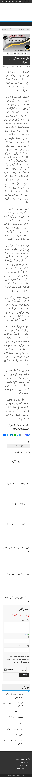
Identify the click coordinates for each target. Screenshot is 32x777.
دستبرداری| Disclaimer (25, 762)
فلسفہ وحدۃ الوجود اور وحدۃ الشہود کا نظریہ (15, 729)
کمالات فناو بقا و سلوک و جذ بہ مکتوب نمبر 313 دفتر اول (18, 483)
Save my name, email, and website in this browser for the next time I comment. (17, 659)
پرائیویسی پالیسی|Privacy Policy (23, 759)
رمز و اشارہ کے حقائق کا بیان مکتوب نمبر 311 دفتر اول (18, 524)
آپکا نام (27, 637)
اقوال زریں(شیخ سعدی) (17, 735)
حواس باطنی (20, 723)
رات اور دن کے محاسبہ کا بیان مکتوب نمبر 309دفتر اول (17, 574)
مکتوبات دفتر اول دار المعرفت (16, 452)
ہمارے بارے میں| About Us (23, 768)
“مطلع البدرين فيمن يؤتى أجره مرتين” (18, 29)
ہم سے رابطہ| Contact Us (24, 765)
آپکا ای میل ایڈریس (24, 645)
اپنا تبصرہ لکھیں (25, 620)
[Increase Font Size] (7, 66)
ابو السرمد (26, 66)
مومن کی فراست (19, 711)
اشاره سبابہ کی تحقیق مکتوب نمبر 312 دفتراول (20, 504)
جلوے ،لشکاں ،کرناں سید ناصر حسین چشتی (14, 717)
